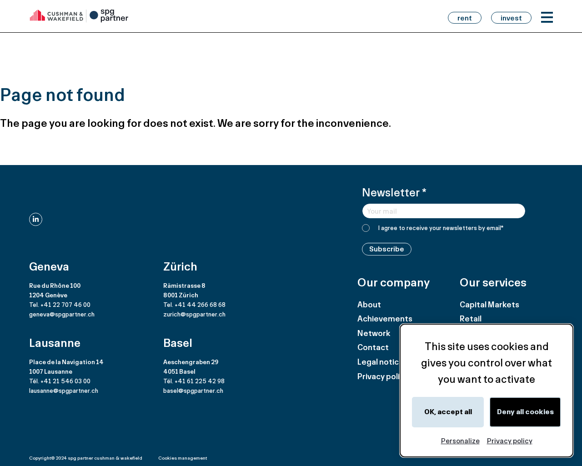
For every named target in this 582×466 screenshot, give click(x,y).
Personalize (460, 440)
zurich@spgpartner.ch (194, 314)
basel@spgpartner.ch (193, 390)
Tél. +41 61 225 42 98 (194, 381)
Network (374, 333)
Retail (471, 318)
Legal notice (380, 361)
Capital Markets (489, 304)
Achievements (384, 318)
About (369, 304)
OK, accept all (448, 411)
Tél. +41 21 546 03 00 (59, 381)
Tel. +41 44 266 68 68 (194, 304)
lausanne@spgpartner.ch (63, 390)
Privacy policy (382, 376)
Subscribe (386, 249)
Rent (464, 18)
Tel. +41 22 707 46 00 (59, 304)
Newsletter (394, 192)
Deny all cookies (525, 411)
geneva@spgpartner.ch (62, 314)
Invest (511, 18)
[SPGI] (79, 16)
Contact (373, 347)
